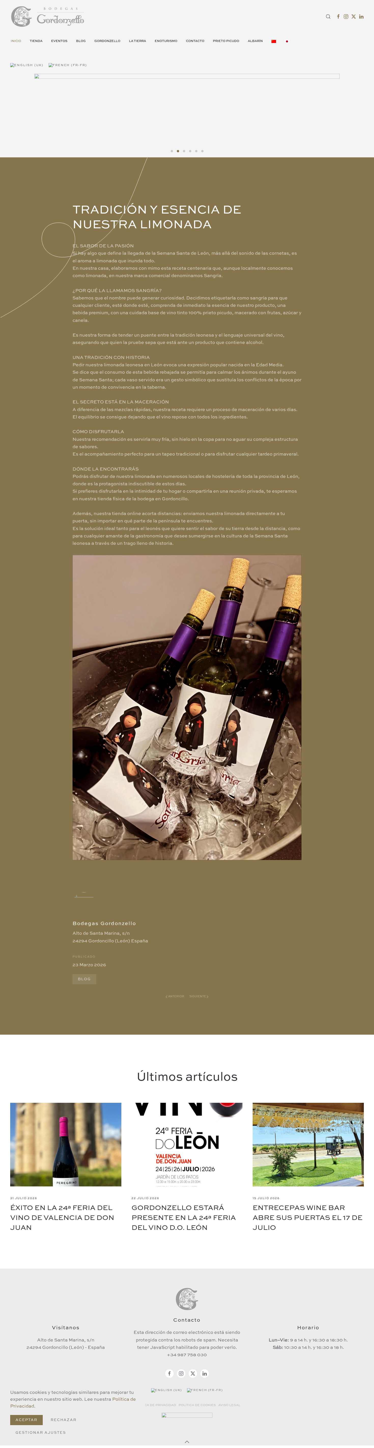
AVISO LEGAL (229, 1405)
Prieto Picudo (226, 41)
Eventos (59, 41)
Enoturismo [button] (166, 41)
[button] (328, 16)
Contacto (195, 41)
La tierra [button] (137, 41)
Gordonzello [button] (107, 41)
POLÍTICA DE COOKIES (197, 1405)
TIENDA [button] (36, 41)
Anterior (176, 996)
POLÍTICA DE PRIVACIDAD (155, 1405)
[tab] (172, 151)
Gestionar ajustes (41, 1433)
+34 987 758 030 (187, 1355)
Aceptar (26, 1420)
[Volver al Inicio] (48, 16)
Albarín (255, 41)
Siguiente (197, 996)
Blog (81, 41)
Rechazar (64, 1420)
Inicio (16, 41)
